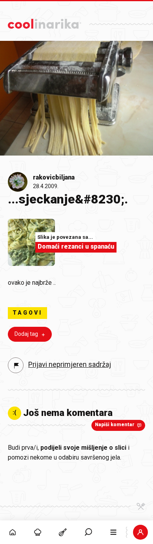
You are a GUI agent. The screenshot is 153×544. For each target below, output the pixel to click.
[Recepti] (62, 532)
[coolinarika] (44, 22)
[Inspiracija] (37, 532)
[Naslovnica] (12, 532)
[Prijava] (140, 532)
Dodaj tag (26, 334)
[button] (88, 532)
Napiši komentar (115, 424)
